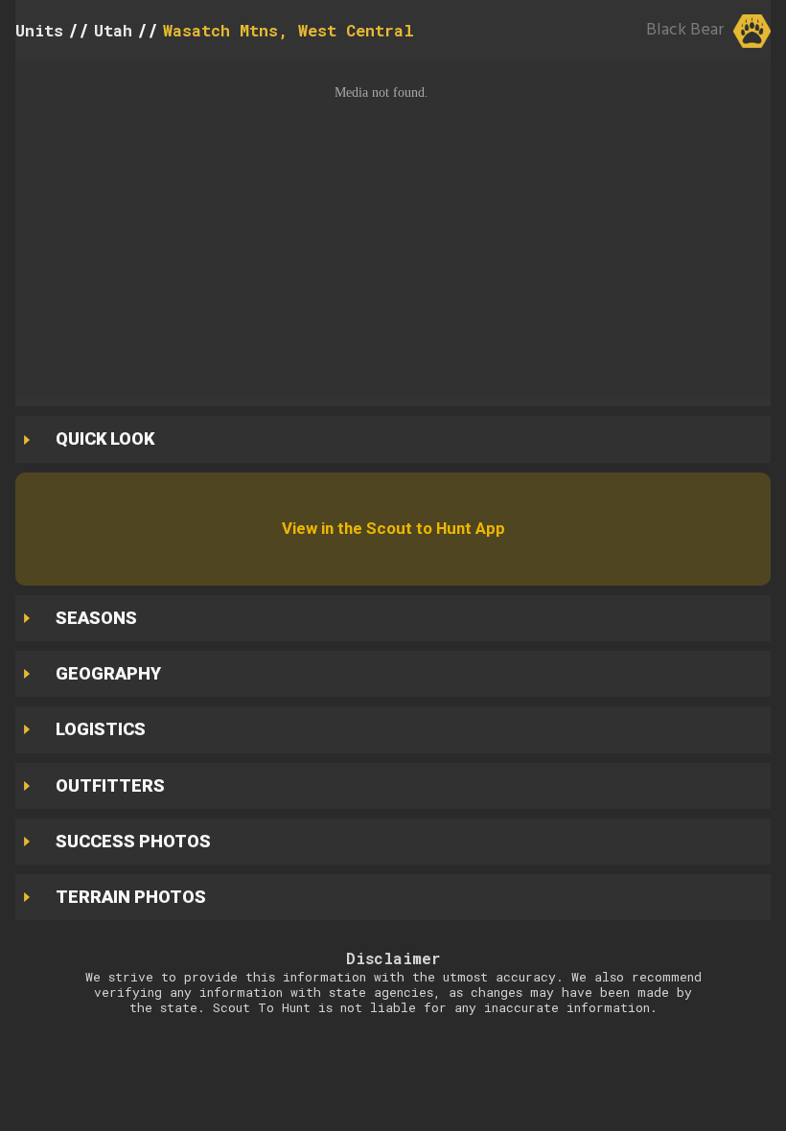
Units (39, 30)
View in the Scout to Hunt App (393, 528)
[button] (393, 229)
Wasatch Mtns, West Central (288, 30)
